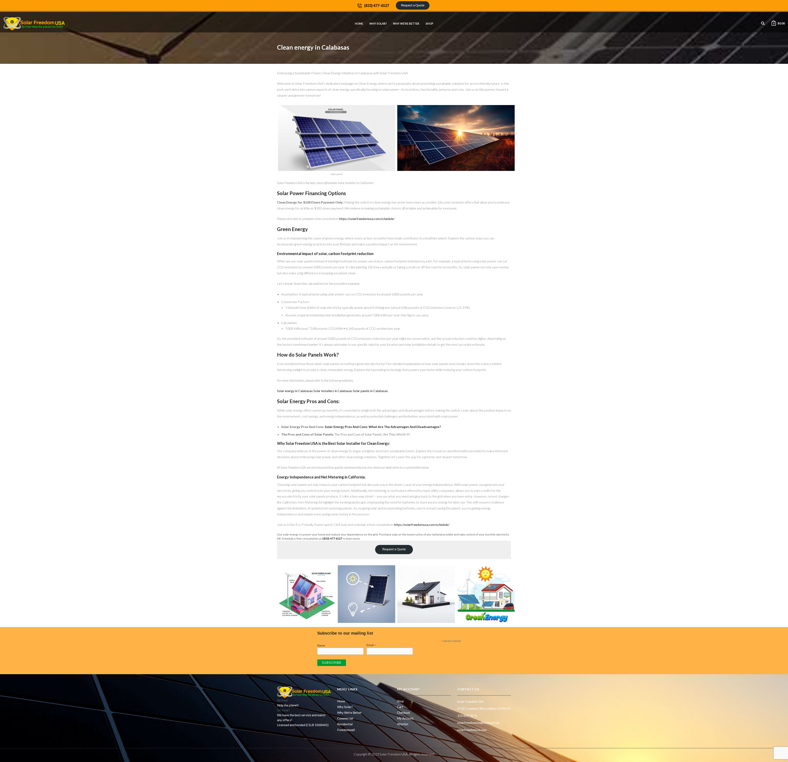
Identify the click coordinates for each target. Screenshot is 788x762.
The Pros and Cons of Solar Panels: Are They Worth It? (372, 434)
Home (359, 23)
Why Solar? (378, 23)
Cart (400, 707)
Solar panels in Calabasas (370, 391)
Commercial (345, 718)
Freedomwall (346, 730)
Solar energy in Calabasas (295, 391)
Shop (429, 23)
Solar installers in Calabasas (333, 391)
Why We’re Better (406, 23)
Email (371, 645)
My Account (405, 718)
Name (321, 645)
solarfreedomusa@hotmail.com (478, 722)
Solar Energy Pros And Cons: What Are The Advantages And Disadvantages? (383, 427)
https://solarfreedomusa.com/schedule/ (367, 219)
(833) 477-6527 (376, 5)
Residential (345, 724)
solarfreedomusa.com (472, 730)
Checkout (403, 712)
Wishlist (402, 724)
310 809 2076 (467, 715)
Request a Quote (412, 5)
